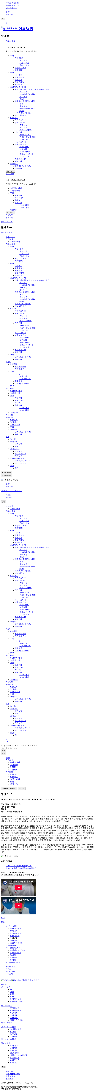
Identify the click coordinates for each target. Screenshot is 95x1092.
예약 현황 (19, 261)
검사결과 (18, 275)
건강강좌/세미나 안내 (23, 461)
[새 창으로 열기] (6, 980)
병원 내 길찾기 (25, 321)
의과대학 (14, 1046)
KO (7, 739)
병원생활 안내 (20, 335)
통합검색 (7, 746)
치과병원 (14, 960)
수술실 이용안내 (26, 345)
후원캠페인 (19, 400)
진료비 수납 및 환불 (27, 328)
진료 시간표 (24, 254)
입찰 (12, 996)
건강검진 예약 (20, 258)
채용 (17, 446)
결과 (12, 263)
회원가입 (9, 486)
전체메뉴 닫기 (7, 232)
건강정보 (9, 415)
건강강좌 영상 (20, 463)
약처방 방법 (24, 330)
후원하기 (18, 403)
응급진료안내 (20, 333)
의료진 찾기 (10, 237)
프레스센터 (14, 449)
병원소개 (9, 417)
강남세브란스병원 (13, 948)
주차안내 (18, 359)
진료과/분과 (15, 242)
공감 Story (10, 174)
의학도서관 (14, 1060)
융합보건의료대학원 (18, 1055)
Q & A (21, 290)
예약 (12, 246)
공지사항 (18, 444)
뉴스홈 (13, 439)
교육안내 (23, 376)
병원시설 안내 (20, 313)
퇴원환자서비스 (25, 342)
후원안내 (18, 398)
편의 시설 (23, 318)
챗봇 (3, 922)
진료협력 (14, 364)
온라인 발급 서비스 (23, 304)
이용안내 (14, 309)
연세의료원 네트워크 (30, 980)
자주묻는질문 (20, 350)
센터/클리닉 (10, 497)
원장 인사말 (15, 425)
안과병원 (14, 1015)
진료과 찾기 (10, 239)
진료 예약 (19, 249)
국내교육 (18, 374)
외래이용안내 (25, 325)
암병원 (13, 955)
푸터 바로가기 (11, 8)
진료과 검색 (32, 746)
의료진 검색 (19, 746)
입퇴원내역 (19, 273)
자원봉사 (14, 413)
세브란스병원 (11, 926)
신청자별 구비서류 (27, 285)
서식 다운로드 (20, 306)
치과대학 (14, 1048)
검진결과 (18, 271)
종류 (21, 294)
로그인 (8, 484)
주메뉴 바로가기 (12, 5)
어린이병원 (14, 936)
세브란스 (4, 984)
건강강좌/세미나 (17, 458)
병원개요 (14, 422)
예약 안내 (23, 251)
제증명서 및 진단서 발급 (25, 292)
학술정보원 (14, 1058)
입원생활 (23, 340)
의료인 (8, 362)
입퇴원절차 (24, 338)
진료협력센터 (20, 367)
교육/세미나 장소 (22, 383)
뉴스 (7, 437)
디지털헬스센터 (16, 1001)
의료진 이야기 (16, 391)
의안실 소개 (24, 347)
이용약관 (9, 1071)
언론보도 (18, 456)
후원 (12, 396)
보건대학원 (14, 1053)
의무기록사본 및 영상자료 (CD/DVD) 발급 (32, 280)
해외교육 (18, 381)
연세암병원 (14, 931)
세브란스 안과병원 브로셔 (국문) (19, 866)
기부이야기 (24, 408)
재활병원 (14, 941)
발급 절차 (23, 283)
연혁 (12, 427)
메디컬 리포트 (20, 454)
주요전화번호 (20, 311)
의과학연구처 (15, 999)
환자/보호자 (10, 41)
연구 (12, 386)
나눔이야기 (24, 410)
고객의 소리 (15, 393)
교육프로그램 (25, 379)
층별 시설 (23, 316)
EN (7, 23)
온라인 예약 (24, 256)
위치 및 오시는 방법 (23, 357)
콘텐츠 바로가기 (12, 3)
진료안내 (18, 323)
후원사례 (18, 405)
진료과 (8, 495)
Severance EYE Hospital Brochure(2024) (21, 868)
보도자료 (18, 451)
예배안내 (18, 352)
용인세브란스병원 (13, 962)
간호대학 (14, 1050)
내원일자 (18, 266)
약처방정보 (19, 268)
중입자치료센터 (16, 943)
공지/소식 (14, 442)
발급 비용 (23, 287)
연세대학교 (5, 1043)
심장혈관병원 (15, 933)
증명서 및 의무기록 (18, 278)
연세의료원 (5, 987)
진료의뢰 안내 (20, 369)
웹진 (12, 466)
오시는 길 (14, 354)
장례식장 (14, 1062)
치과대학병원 (11, 945)
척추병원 (14, 957)
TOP (3, 918)
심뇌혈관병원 (15, 953)
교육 (12, 371)
